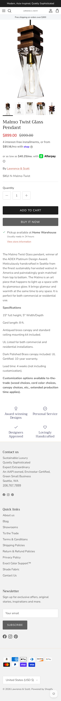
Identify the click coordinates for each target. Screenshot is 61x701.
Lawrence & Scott (18, 168)
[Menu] (3, 11)
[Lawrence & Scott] (30, 11)
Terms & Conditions (15, 539)
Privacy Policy (12, 557)
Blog (6, 521)
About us (8, 515)
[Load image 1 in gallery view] (30, 60)
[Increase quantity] (26, 195)
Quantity (8, 188)
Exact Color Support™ (17, 563)
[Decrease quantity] (7, 195)
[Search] (11, 11)
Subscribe (15, 625)
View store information (19, 241)
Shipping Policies (14, 545)
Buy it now (30, 222)
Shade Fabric (11, 569)
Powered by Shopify (42, 689)
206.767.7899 (12, 485)
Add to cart (30, 210)
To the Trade (11, 533)
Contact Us (10, 575)
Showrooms (10, 527)
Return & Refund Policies (19, 551)
